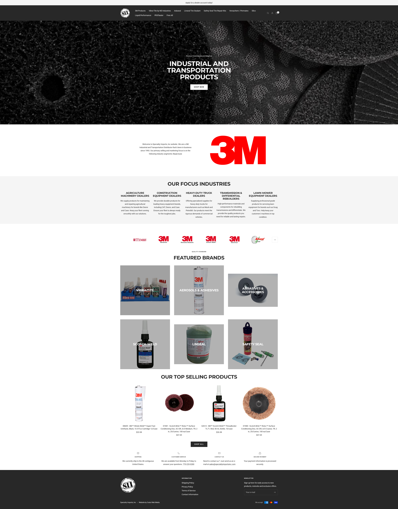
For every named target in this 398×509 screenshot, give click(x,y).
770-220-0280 (188, 464)
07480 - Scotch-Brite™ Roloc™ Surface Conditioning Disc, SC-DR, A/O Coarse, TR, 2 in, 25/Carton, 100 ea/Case (259, 429)
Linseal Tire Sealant (192, 11)
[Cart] (277, 13)
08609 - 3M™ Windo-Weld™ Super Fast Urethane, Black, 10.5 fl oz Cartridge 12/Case (139, 427)
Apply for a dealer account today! (199, 3)
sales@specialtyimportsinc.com (222, 464)
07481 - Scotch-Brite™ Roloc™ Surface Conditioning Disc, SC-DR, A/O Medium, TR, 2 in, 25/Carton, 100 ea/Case (179, 429)
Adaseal (177, 11)
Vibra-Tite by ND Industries (160, 11)
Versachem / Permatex (238, 11)
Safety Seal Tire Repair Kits (215, 11)
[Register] (275, 492)
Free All (170, 15)
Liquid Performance (143, 15)
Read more (177, 154)
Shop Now (199, 87)
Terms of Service (189, 490)
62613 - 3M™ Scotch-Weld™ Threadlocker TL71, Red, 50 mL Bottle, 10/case (219, 427)
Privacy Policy (187, 487)
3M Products (140, 11)
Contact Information (190, 494)
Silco (254, 11)
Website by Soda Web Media (149, 502)
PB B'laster (159, 15)
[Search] (268, 13)
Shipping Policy (188, 483)
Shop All (199, 444)
